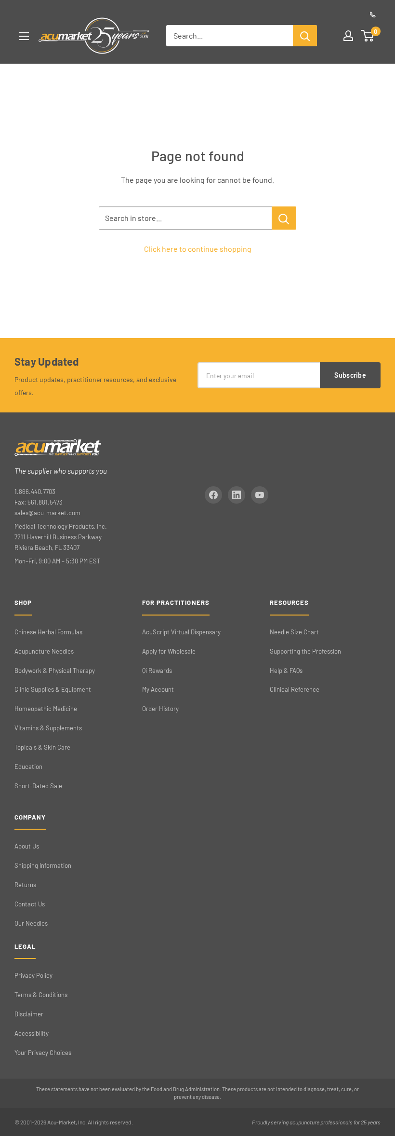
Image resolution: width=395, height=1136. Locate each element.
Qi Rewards (157, 670)
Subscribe (350, 375)
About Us (26, 846)
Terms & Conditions (40, 995)
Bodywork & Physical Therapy (54, 670)
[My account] (348, 35)
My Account (158, 689)
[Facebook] (213, 495)
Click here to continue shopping (197, 248)
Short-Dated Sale (38, 786)
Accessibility (31, 1033)
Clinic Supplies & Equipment (52, 689)
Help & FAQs (286, 670)
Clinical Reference (294, 689)
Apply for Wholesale (169, 651)
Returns (25, 885)
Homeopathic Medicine (45, 708)
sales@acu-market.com (47, 513)
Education (28, 766)
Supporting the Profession (305, 651)
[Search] (305, 35)
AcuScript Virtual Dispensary (181, 632)
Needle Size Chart (294, 632)
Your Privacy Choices (42, 1052)
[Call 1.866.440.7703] (373, 14)
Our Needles (31, 923)
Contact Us (29, 904)
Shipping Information (42, 865)
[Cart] (368, 35)
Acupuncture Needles (44, 651)
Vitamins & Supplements (48, 728)
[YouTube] (259, 495)
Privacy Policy (33, 975)
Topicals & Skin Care (42, 747)
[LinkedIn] (236, 495)
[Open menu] (24, 36)
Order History (160, 708)
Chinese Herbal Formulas (48, 632)
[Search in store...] (284, 218)
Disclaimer (28, 1014)
